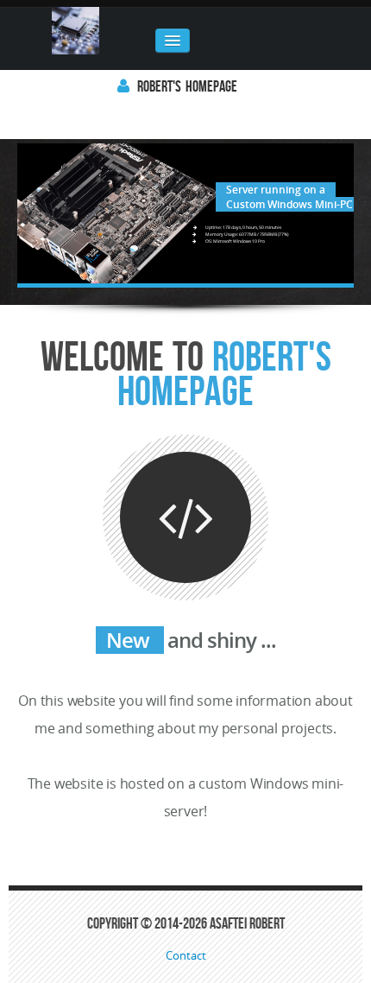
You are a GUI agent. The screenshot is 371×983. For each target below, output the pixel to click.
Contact (186, 955)
